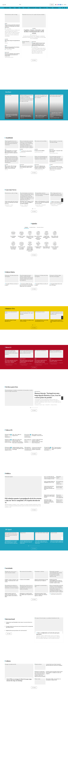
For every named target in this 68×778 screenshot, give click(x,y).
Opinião (17, 7)
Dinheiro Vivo (43, 7)
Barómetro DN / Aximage (34, 7)
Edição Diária (6, 7)
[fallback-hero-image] (12, 18)
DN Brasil (50, 7)
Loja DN (4, 4)
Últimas (12, 7)
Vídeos (21, 7)
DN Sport (26, 7)
